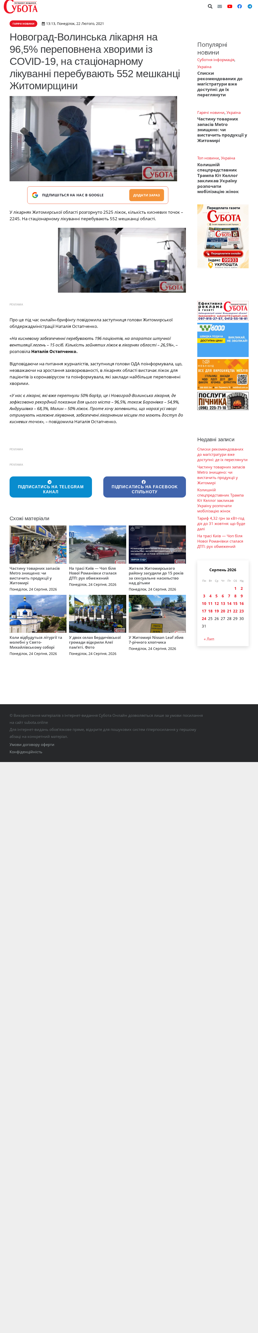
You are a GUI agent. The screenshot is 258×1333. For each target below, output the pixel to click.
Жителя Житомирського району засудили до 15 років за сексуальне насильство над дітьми (156, 576)
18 (210, 610)
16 (241, 603)
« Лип (209, 638)
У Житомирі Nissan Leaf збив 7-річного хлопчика (156, 640)
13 (223, 603)
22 (235, 610)
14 (229, 603)
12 (216, 603)
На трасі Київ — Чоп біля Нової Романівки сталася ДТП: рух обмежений (93, 573)
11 (210, 603)
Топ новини (208, 157)
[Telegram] (249, 6)
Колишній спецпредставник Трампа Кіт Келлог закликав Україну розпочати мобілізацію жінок (218, 178)
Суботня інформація (215, 59)
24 (204, 618)
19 (216, 610)
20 (223, 610)
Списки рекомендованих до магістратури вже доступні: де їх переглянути (220, 84)
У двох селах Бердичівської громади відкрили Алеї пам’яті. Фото (95, 642)
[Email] (219, 6)
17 (204, 610)
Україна (204, 66)
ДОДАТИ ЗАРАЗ (146, 195)
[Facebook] (239, 6)
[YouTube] (229, 6)
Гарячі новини (210, 112)
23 (241, 610)
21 (229, 610)
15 (235, 603)
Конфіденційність (26, 751)
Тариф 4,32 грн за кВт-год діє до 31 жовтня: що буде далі (221, 523)
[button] (210, 6)
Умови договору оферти (32, 744)
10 (204, 603)
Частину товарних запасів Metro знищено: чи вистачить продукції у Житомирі (35, 576)
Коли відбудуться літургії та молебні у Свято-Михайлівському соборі (36, 642)
